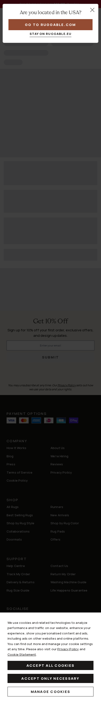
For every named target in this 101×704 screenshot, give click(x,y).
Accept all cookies (51, 665)
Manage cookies (50, 691)
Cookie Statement (22, 654)
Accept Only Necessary (50, 678)
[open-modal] (92, 10)
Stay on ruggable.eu (51, 34)
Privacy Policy (68, 649)
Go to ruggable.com (50, 24)
